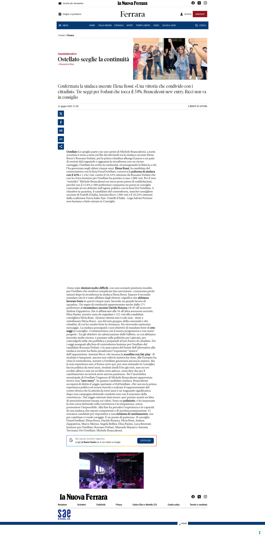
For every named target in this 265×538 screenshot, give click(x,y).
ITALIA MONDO (105, 26)
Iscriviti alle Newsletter (73, 4)
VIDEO (156, 26)
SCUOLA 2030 (169, 26)
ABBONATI (200, 14)
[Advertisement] (89, 130)
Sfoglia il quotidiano (72, 14)
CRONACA (119, 26)
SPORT (130, 26)
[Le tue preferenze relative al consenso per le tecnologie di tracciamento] (260, 533)
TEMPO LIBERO (143, 26)
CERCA (202, 26)
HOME (92, 26)
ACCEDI (188, 14)
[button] (111, 470)
